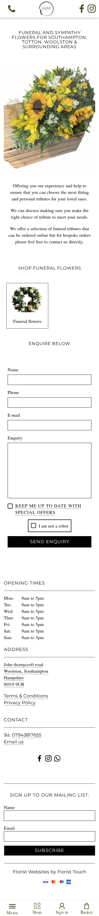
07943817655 (26, 733)
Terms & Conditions (26, 693)
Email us (14, 739)
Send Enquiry (49, 539)
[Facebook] (81, 9)
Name (13, 367)
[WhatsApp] (57, 757)
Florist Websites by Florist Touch (49, 869)
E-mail (14, 413)
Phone (13, 390)
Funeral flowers (27, 319)
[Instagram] (91, 9)
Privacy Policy (20, 700)
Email (9, 826)
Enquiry (15, 435)
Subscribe (49, 848)
